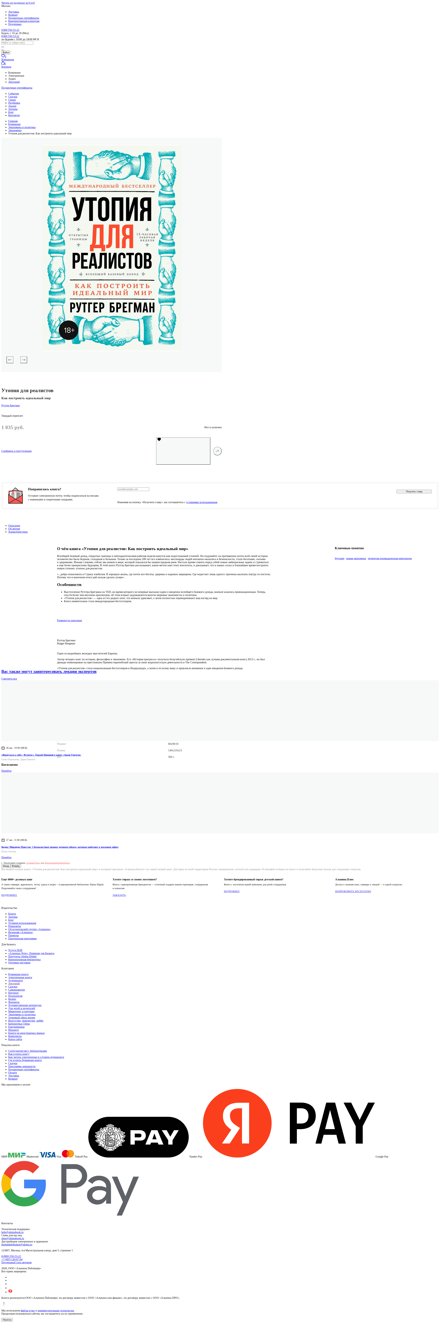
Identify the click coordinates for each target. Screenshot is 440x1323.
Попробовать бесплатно (353, 891)
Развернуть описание (69, 620)
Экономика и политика (22, 1014)
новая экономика (356, 558)
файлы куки (28, 1310)
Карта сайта (15, 1039)
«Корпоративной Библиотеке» (57, 863)
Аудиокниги (15, 980)
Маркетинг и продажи (21, 1011)
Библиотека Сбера (19, 1023)
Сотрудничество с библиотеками (27, 1050)
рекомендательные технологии (56, 1310)
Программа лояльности (22, 1066)
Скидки (12, 96)
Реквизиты (14, 926)
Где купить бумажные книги (25, 1060)
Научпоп (13, 992)
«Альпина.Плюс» (33, 863)
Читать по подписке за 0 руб (18, 2)
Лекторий (14, 81)
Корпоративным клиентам (23, 21)
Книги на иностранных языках (26, 1033)
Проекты (13, 935)
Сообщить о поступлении (16, 451)
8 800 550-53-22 (10, 30)
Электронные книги (20, 977)
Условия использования (22, 923)
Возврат (13, 14)
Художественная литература (24, 1005)
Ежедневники (16, 1026)
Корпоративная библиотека (24, 959)
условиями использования (201, 502)
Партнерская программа (22, 938)
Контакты (14, 115)
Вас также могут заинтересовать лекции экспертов (49, 671)
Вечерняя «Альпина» (20, 932)
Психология (15, 995)
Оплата (12, 1072)
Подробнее (9, 895)
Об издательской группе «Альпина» (29, 929)
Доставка (13, 11)
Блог (11, 112)
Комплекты (15, 1036)
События (13, 93)
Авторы (13, 109)
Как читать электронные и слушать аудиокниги (36, 1057)
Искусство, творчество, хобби (25, 1020)
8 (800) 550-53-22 (11, 1256)
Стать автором (23, 1262)
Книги (12, 913)
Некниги (13, 1029)
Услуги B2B (15, 950)
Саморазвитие (16, 989)
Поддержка (14, 24)
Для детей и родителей (21, 1008)
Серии (12, 99)
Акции (12, 105)
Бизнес (12, 999)
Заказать (119, 895)
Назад (6, 866)
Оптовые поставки (19, 962)
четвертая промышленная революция (390, 558)
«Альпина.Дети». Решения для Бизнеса (31, 953)
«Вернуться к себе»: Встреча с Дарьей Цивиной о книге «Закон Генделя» (41, 755)
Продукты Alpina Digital (22, 956)
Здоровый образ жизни (21, 1017)
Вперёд (16, 866)
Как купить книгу (18, 1054)
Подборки (14, 102)
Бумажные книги (18, 974)
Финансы (13, 1002)
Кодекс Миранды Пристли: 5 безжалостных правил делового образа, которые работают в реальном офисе (59, 847)
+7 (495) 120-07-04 (12, 1259)
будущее (339, 558)
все (9, 678)
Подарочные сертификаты (23, 17)
